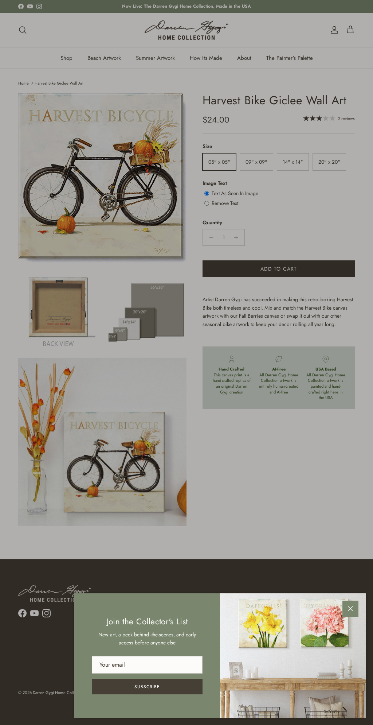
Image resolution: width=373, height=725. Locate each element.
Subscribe (147, 686)
